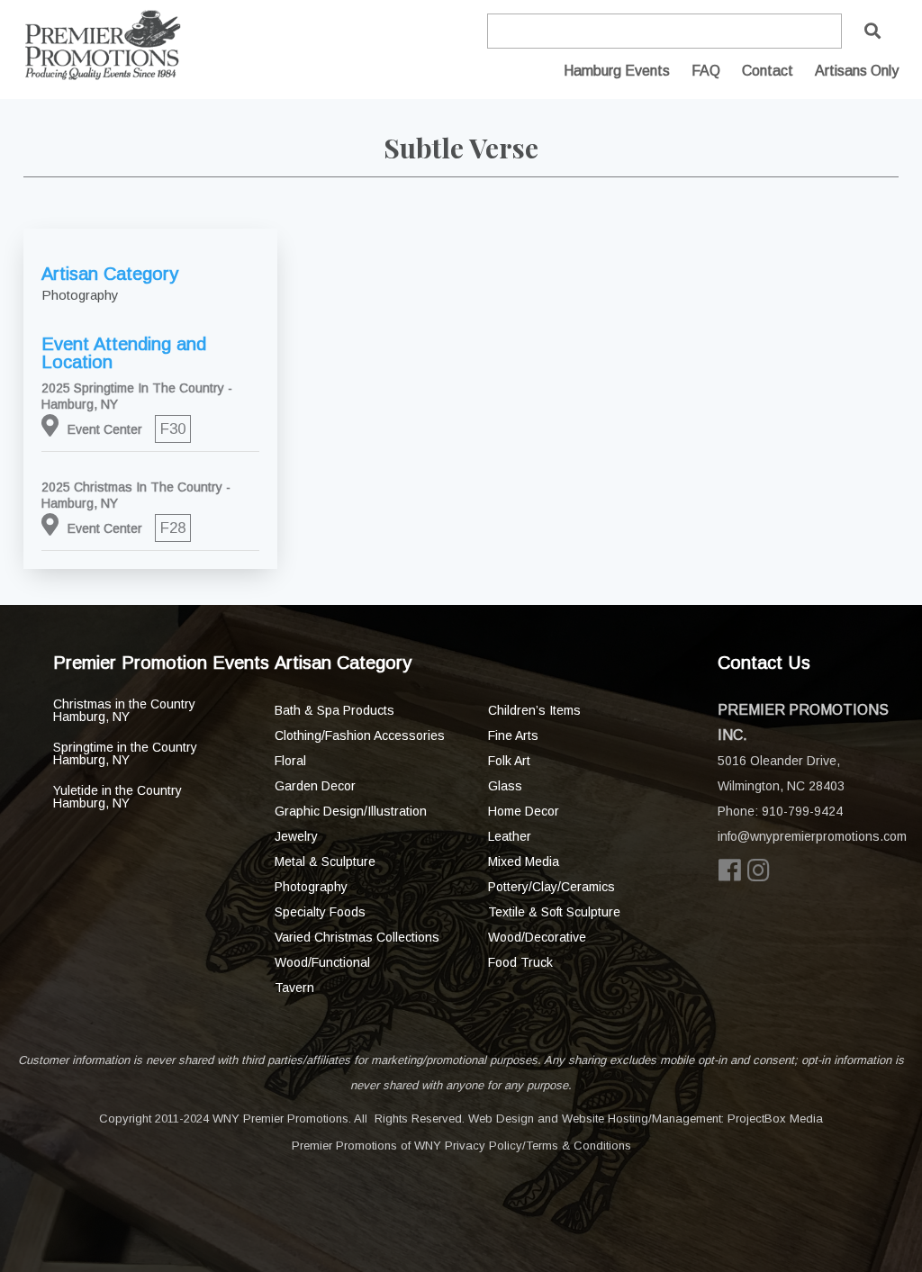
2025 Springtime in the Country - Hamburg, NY (136, 396)
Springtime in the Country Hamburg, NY (125, 753)
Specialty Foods (320, 912)
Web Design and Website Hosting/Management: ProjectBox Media (645, 1118)
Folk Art (509, 760)
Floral (290, 760)
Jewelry (296, 836)
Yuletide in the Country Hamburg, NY (117, 796)
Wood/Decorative (537, 937)
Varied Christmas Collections (357, 937)
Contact (767, 70)
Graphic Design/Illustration (351, 811)
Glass (505, 786)
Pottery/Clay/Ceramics (551, 887)
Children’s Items (534, 710)
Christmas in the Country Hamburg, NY (124, 710)
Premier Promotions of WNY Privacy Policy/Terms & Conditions (461, 1145)
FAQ (706, 70)
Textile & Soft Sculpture (554, 912)
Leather (509, 836)
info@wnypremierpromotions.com (812, 836)
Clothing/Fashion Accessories (360, 735)
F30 (172, 429)
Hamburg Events (617, 70)
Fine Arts (513, 735)
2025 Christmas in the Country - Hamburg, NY (135, 495)
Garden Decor (315, 786)
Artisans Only (857, 70)
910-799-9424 (802, 811)
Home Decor (523, 811)
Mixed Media (523, 861)
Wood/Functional (322, 962)
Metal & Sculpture (325, 861)
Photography (311, 887)
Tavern (294, 987)
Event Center (105, 429)
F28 (172, 528)
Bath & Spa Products (334, 710)
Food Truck (520, 962)
